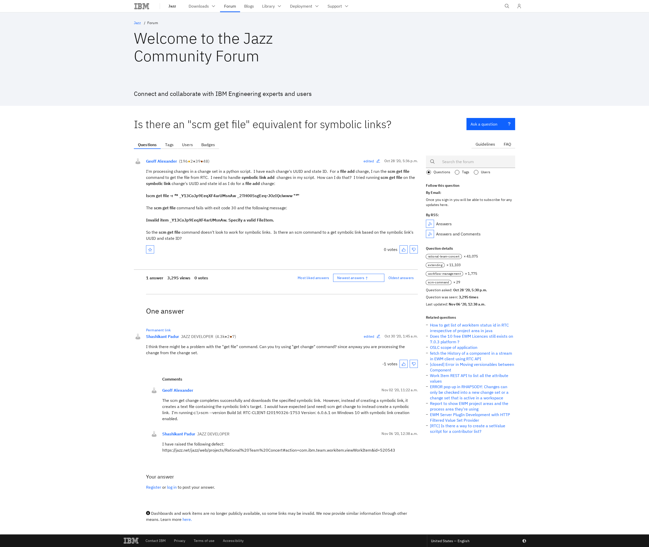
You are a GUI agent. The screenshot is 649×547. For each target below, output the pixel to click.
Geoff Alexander (161, 161)
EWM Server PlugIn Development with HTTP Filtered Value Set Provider (470, 417)
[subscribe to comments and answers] (430, 234)
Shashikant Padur (162, 336)
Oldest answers (401, 278)
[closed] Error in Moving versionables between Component (472, 367)
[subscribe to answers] (430, 224)
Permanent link (158, 330)
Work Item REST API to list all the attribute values (469, 378)
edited (369, 161)
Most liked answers (313, 278)
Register (153, 487)
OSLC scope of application (453, 347)
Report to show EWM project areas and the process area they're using (469, 406)
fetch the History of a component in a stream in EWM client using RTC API (471, 356)
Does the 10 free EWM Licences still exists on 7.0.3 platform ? (471, 339)
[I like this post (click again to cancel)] (404, 249)
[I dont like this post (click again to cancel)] (414, 249)
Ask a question (484, 124)
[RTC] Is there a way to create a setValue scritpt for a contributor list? (467, 428)
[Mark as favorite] (150, 249)
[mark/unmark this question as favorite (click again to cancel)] (150, 249)
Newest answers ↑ (352, 278)
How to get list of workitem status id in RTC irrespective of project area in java (469, 327)
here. (187, 519)
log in (172, 487)
